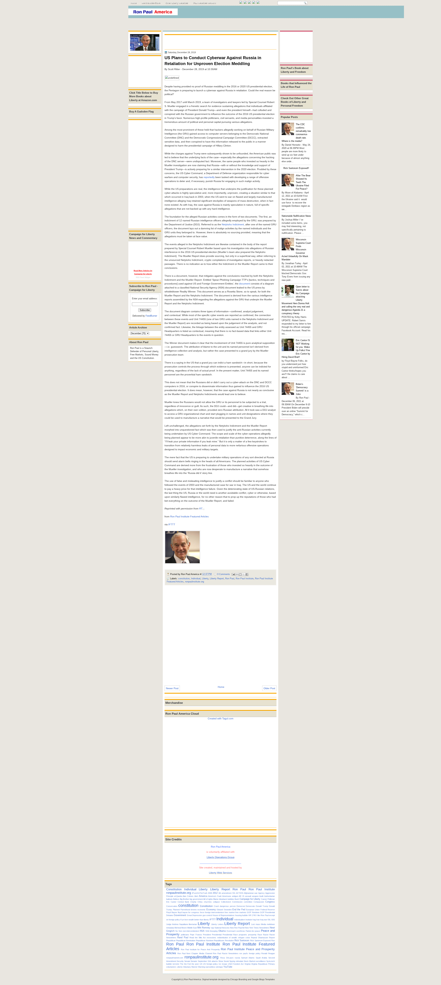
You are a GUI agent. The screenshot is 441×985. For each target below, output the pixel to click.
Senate (187, 961)
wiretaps (219, 967)
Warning (201, 967)
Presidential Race (230, 935)
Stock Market (249, 961)
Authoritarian (269, 896)
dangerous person (227, 906)
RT (200, 508)
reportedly (209, 177)
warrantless (210, 967)
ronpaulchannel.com (174, 958)
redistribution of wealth (227, 938)
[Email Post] (233, 574)
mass (258, 924)
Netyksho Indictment (233, 224)
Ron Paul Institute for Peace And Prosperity (200, 949)
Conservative (171, 906)
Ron (273, 940)
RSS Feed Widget (143, 277)
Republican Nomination (186, 940)
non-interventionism (191, 931)
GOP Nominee (253, 912)
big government (196, 899)
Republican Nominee (204, 940)
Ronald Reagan (268, 953)
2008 (210, 893)
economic (201, 910)
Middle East (192, 928)
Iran (258, 920)
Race (260, 935)
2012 (215, 893)
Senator (194, 961)
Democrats (250, 906)
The (181, 964)
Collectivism (226, 902)
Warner (194, 967)
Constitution (174, 889)
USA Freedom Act (236, 964)
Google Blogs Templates (263, 979)
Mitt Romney (203, 927)
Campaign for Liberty (250, 899)
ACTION (239, 893)
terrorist (176, 964)
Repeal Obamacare (259, 938)
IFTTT (171, 524)
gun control (207, 915)
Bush (237, 899)
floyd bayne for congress (188, 912)
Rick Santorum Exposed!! (296, 168)
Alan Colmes (188, 896)
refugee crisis (244, 938)
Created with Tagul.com (220, 718)
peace (257, 931)
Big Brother (184, 899)
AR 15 (241, 896)
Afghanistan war (251, 893)
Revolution (229, 940)
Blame (215, 899)
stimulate (239, 961)
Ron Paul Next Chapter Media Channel (194, 953)
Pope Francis (196, 935)
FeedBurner (151, 315)
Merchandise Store (151, 3)
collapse (216, 902)
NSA (202, 931)
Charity (193, 902)
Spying (232, 961)
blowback (223, 899)
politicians (185, 935)
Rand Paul (182, 937)
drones (194, 910)
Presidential (217, 935)
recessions (211, 938)
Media (263, 924)
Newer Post (172, 688)
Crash (216, 906)
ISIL (269, 920)
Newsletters (264, 928)
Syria (268, 961)
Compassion (259, 902)
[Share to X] (243, 574)
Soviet (226, 961)
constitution (184, 578)
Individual (196, 578)
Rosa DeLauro (226, 958)
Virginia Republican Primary (263, 964)
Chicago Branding (238, 979)
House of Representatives (224, 915)
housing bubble (241, 915)
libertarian (193, 924)
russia (237, 958)
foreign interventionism (214, 912)
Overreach (231, 931)
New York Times (252, 928)
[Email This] (237, 574)
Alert (196, 896)
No (176, 931)
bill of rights (208, 899)
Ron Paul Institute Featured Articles (189, 516)
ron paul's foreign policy (249, 953)
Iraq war (263, 920)
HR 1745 (252, 915)
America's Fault (214, 896)
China (200, 902)
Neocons (225, 928)
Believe (176, 899)
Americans (226, 896)
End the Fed (238, 909)
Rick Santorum (241, 940)
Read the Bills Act (197, 938)
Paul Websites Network (204, 3)
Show (220, 961)
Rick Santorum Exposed (260, 940)
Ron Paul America (192, 979)
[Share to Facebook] (247, 574)
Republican (171, 940)
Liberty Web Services (220, 872)
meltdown (271, 924)
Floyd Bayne (171, 912)
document (244, 283)
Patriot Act (250, 931)
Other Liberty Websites (177, 3)
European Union (253, 910)
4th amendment (225, 893)
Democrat (241, 906)
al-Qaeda (178, 896)
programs (243, 935)
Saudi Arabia (261, 958)
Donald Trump (262, 906)
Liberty (205, 578)
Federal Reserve (267, 910)
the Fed (187, 964)
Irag (254, 920)
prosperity (252, 935)
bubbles (231, 899)
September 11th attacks (208, 961)
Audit (261, 896)
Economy (211, 909)
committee (248, 902)
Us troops (223, 964)
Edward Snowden (224, 910)
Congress (270, 901)
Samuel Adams (247, 958)
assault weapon (252, 896)
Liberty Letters (217, 924)
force (202, 912)
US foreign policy (210, 964)
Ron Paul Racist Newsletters (225, 953)
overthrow (240, 931)
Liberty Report (217, 578)
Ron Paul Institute (245, 578)
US (201, 964)
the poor (195, 964)
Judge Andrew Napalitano (177, 924)
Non (180, 931)
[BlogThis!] (240, 574)
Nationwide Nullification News (296, 216)
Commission (237, 902)
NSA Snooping (212, 931)
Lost (253, 924)
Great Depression (194, 915)
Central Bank (183, 902)
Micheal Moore (181, 928)
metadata (170, 928)
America (203, 896)
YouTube (227, 967)
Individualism (239, 920)
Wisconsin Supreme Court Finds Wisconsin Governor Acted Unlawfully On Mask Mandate (296, 249)
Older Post (269, 688)
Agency (261, 893)
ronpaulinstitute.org (194, 581)
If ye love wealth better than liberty (194, 920)
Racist (265, 935)
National (218, 928)
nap (212, 928)
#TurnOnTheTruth (199, 893)
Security (180, 961)
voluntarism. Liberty (174, 967)
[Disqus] (220, 633)
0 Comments (223, 574)
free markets (240, 912)
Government (180, 915)
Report (272, 938)
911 (233, 893)
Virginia (247, 964)
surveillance (261, 961)
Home (134, 3)
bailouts (169, 899)
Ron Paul (229, 578)
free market (229, 912)
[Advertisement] (249, 13)
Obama (222, 931)
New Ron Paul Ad (237, 928)
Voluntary (187, 967)
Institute (248, 920)
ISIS (273, 920)
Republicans (219, 940)
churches (208, 902)
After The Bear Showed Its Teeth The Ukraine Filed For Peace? (303, 182)
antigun (235, 896)
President (207, 935)
